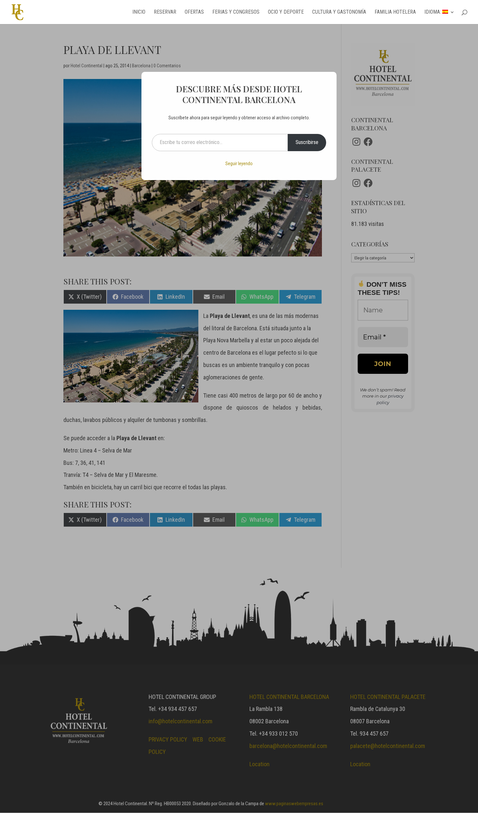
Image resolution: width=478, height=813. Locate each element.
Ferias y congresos (235, 12)
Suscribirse (307, 142)
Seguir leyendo (239, 163)
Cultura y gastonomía (339, 12)
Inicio (138, 12)
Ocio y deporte (286, 12)
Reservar (165, 12)
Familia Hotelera (395, 12)
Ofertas (194, 12)
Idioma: (433, 12)
